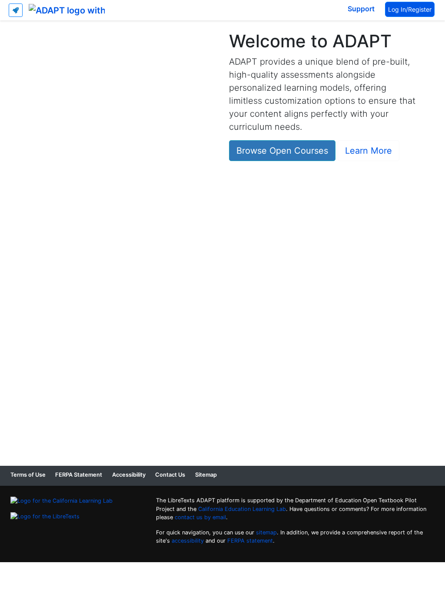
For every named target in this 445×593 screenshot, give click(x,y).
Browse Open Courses (282, 150)
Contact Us (170, 474)
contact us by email (200, 517)
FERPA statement (250, 540)
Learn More (368, 150)
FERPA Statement (78, 474)
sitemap (266, 532)
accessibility (188, 540)
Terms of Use (28, 474)
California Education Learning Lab (242, 509)
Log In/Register (410, 9)
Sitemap (206, 474)
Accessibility (129, 474)
